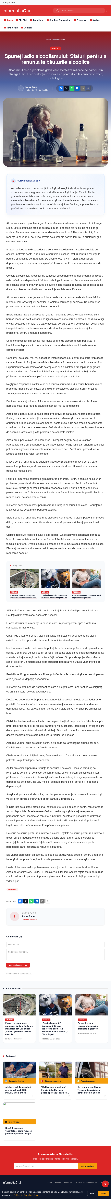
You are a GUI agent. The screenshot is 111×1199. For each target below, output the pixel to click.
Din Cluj (23, 20)
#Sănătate (12, 889)
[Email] (83, 88)
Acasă (10, 20)
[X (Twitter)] (66, 88)
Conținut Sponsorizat (60, 20)
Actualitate (38, 20)
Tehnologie (12, 27)
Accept (103, 1193)
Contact (28, 27)
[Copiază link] (88, 88)
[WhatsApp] (72, 88)
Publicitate (68, 1182)
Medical (96, 20)
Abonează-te (87, 1166)
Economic (81, 20)
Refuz (92, 1193)
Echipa (58, 1182)
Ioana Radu (31, 86)
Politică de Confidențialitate (86, 1182)
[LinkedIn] (77, 88)
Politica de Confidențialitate (26, 1195)
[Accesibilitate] (105, 1184)
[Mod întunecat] (107, 11)
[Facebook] (61, 88)
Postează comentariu (18, 965)
